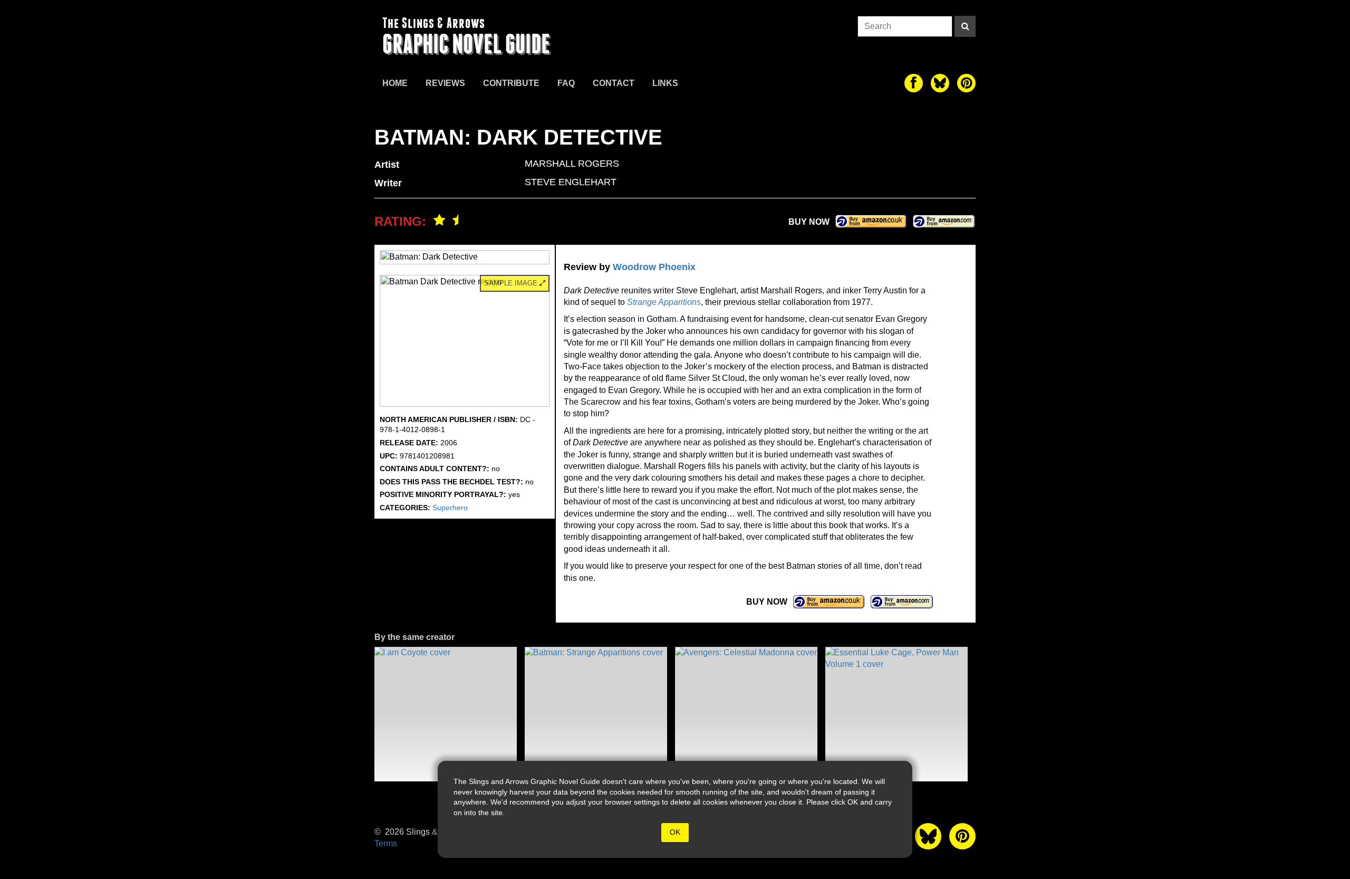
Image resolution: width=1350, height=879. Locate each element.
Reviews (445, 83)
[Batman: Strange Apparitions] (596, 714)
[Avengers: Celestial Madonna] (746, 714)
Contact (613, 83)
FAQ (566, 83)
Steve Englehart (570, 182)
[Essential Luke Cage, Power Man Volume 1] (896, 714)
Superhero (450, 507)
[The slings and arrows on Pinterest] (966, 83)
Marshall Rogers (572, 163)
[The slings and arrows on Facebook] (913, 83)
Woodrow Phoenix (654, 267)
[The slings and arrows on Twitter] (940, 83)
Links (665, 83)
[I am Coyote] (445, 714)
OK (675, 832)
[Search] (965, 26)
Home (395, 83)
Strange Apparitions (664, 302)
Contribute (511, 83)
